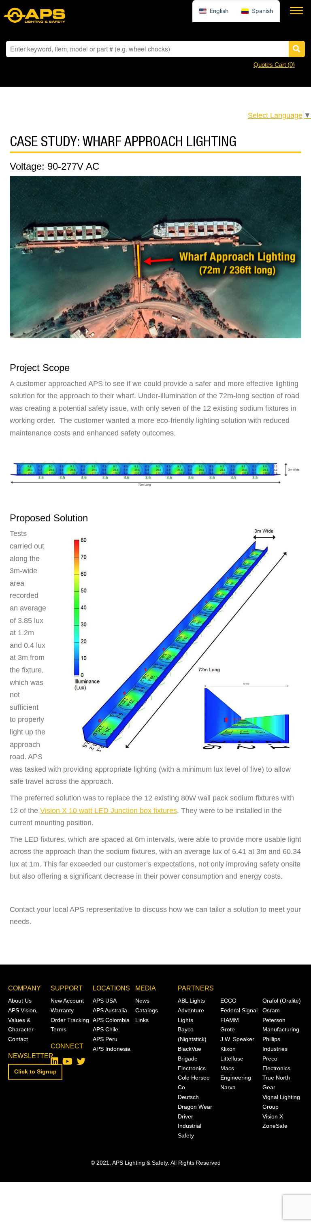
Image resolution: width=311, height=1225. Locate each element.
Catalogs (146, 1010)
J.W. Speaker (237, 1039)
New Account (67, 1000)
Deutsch (188, 1097)
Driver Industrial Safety (189, 1126)
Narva (228, 1087)
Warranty (62, 1010)
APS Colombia (111, 1020)
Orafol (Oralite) (281, 1000)
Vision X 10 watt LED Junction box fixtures (108, 811)
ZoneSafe (275, 1126)
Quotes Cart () (274, 64)
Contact (18, 1039)
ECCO (228, 1000)
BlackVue (189, 1049)
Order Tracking (70, 1020)
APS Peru (105, 1039)
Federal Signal (239, 1010)
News (142, 1000)
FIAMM (229, 1020)
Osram (271, 1010)
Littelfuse (231, 1058)
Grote (227, 1029)
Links (142, 1020)
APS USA (105, 1000)
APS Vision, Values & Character (23, 1020)
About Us (20, 1000)
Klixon (228, 1049)
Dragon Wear (195, 1106)
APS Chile (105, 1029)
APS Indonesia (111, 1049)
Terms (58, 1029)
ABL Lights (191, 1000)
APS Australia (110, 1010)
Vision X (272, 1116)
